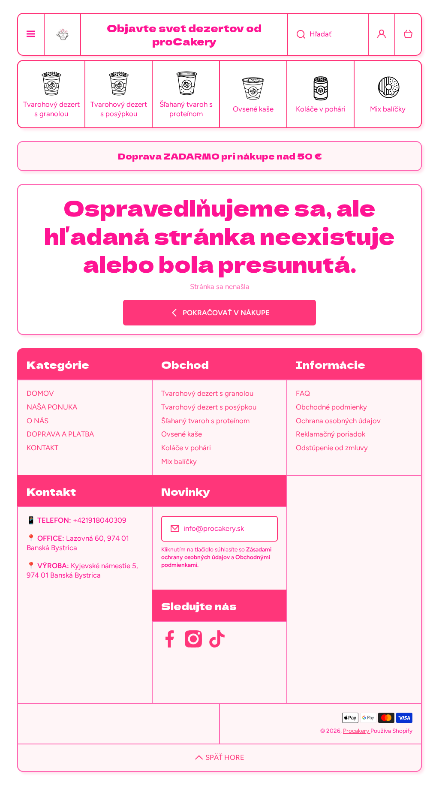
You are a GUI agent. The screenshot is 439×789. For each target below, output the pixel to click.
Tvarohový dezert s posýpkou (208, 407)
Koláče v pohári (186, 447)
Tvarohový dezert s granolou (207, 393)
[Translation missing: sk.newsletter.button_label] (265, 529)
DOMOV (40, 393)
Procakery (356, 730)
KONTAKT (42, 447)
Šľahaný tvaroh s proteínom (205, 420)
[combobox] (328, 34)
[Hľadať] (296, 34)
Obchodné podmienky (331, 407)
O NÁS (37, 420)
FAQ (303, 393)
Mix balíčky (179, 461)
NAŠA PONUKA (52, 407)
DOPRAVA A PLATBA (60, 434)
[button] (408, 34)
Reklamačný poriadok (330, 434)
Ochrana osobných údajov (338, 420)
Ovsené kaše (181, 434)
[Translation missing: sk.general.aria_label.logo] (62, 34)
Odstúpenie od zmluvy (332, 447)
